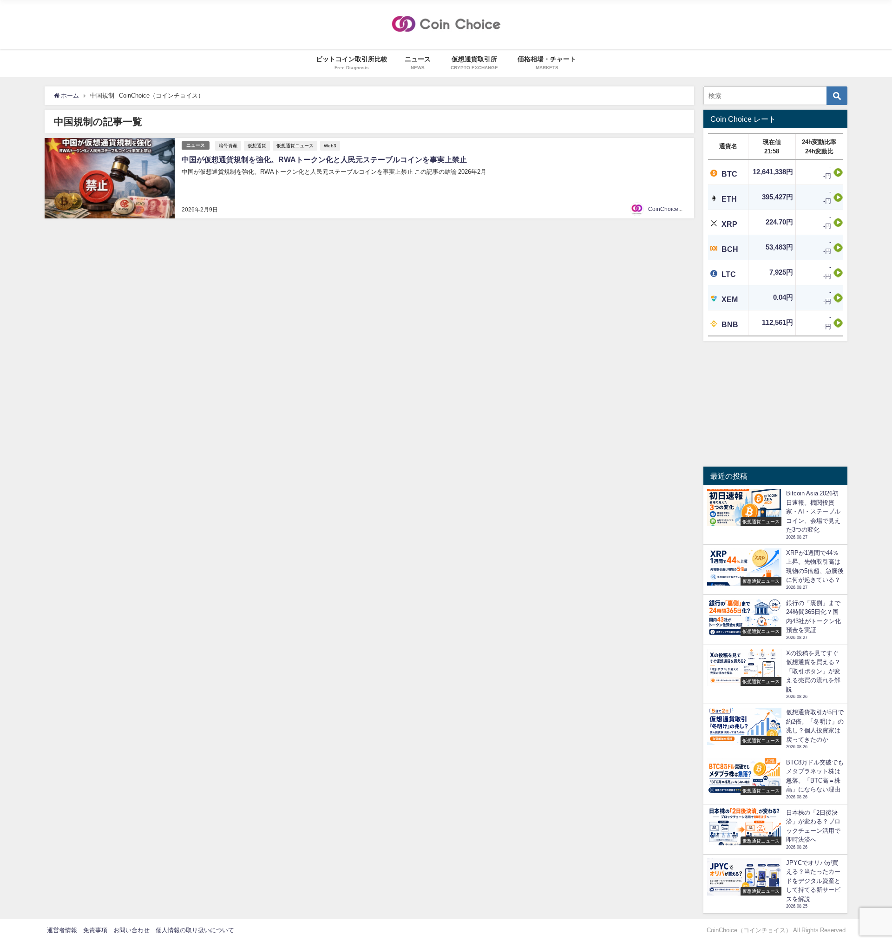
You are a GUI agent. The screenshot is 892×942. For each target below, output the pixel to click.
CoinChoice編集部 (671, 209)
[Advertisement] (775, 404)
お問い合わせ (131, 930)
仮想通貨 (257, 145)
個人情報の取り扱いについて (195, 930)
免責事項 (95, 930)
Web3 (330, 145)
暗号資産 (228, 145)
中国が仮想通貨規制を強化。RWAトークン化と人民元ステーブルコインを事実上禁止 (324, 159)
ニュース (195, 145)
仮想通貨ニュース (295, 145)
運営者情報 (62, 930)
